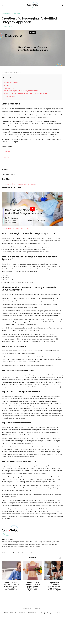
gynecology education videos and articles (21, 184)
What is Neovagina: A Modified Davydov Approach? (21, 91)
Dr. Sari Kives (5, 158)
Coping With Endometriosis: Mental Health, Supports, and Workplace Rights (54, 586)
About (6, 613)
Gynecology (6, 14)
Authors (6, 85)
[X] (41, 612)
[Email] (27, 552)
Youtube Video (9, 88)
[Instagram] (44, 612)
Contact (13, 613)
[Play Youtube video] (32, 209)
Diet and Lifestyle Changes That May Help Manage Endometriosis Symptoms (32, 586)
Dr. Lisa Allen (5, 164)
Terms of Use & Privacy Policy (27, 613)
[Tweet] (13, 552)
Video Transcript (9, 96)
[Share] (9, 552)
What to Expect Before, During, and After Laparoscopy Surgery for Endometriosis (11, 586)
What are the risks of (11, 93)
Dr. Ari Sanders (6, 151)
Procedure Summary (11, 83)
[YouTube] (47, 612)
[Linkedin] (50, 612)
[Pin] (18, 552)
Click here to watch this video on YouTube (15, 228)
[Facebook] (39, 612)
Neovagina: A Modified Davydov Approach (32, 93)
